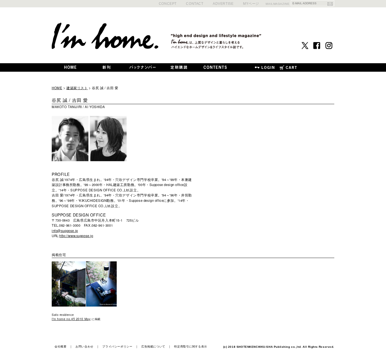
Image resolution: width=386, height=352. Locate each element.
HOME (57, 88)
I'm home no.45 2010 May (71, 319)
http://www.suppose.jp (76, 235)
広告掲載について (153, 346)
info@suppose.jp (65, 230)
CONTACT (194, 3)
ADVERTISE (223, 3)
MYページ (251, 3)
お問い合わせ (84, 346)
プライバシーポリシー (117, 346)
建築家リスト (77, 88)
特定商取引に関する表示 (190, 346)
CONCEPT (168, 3)
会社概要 (60, 346)
